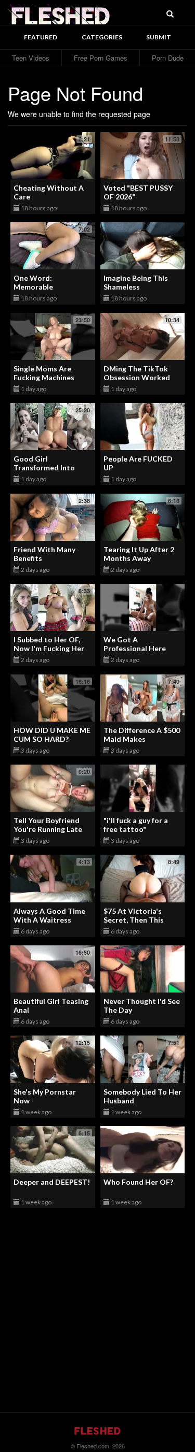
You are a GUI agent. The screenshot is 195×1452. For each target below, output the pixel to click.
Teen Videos (30, 58)
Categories (102, 37)
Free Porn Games (100, 58)
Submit (158, 37)
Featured (40, 37)
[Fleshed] (60, 13)
